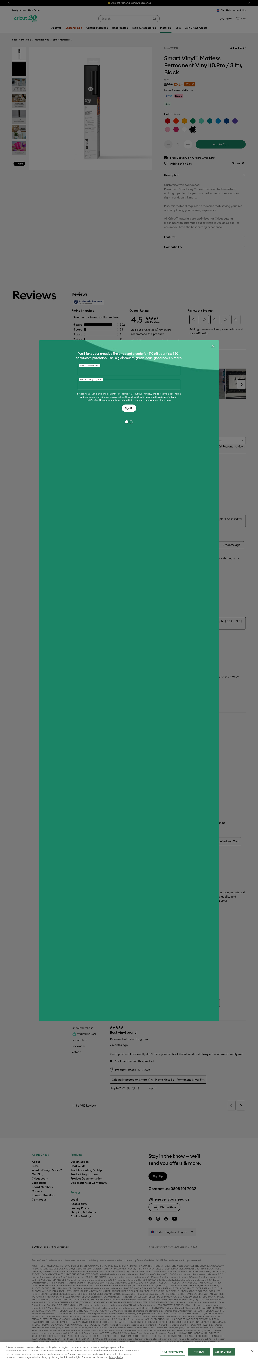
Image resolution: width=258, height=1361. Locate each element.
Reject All (199, 1351)
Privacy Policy (144, 393)
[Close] (213, 346)
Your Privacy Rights (172, 1351)
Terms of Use (128, 393)
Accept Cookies (224, 1351)
